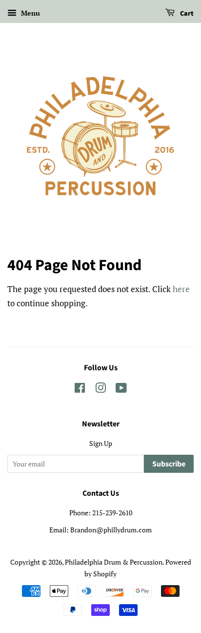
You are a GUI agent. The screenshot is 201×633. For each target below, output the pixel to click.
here (181, 289)
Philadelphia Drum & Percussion (113, 562)
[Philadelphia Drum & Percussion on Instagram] (100, 389)
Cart (186, 14)
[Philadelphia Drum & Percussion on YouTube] (121, 389)
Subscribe (168, 464)
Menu (29, 13)
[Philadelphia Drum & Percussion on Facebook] (79, 389)
